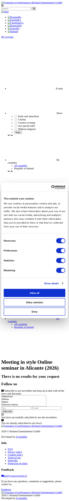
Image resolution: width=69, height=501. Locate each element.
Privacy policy (15, 452)
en (7, 11)
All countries (20, 165)
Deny (34, 311)
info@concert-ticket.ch (15, 476)
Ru (19, 17)
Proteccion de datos (17, 463)
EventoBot (21, 436)
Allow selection (34, 302)
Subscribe (7, 411)
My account (7, 37)
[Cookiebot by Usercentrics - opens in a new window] (51, 187)
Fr (18, 28)
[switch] (60, 250)
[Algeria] (23, 402)
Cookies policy (15, 454)
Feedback (6, 489)
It (17, 31)
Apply (18, 132)
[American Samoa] (23, 404)
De (20, 25)
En (19, 20)
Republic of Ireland (24, 327)
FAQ (10, 449)
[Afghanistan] (23, 396)
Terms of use (14, 457)
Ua (21, 23)
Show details (51, 283)
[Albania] (23, 399)
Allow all (34, 293)
